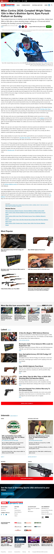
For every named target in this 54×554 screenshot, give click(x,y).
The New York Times (25, 138)
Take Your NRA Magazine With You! (6, 544)
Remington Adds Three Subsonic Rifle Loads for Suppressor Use (36, 345)
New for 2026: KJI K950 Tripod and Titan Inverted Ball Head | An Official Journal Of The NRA (12, 443)
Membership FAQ (45, 512)
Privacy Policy (3, 551)
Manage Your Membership (46, 514)
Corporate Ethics (17, 551)
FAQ (29, 551)
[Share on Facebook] (19, 26)
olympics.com (10, 150)
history (40, 440)
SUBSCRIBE (7, 493)
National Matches (37, 5)
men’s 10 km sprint (12, 206)
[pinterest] (25, 26)
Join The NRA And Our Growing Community (19, 545)
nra (30, 440)
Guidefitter (6, 440)
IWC (2, 440)
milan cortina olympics (27, 205)
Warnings (24, 551)
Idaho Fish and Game (13, 440)
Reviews (3, 461)
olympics (20, 205)
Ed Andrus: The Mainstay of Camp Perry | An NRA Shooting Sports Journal (39, 437)
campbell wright (36, 205)
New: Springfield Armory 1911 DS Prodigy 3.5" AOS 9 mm (35, 355)
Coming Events (26, 5)
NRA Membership (45, 508)
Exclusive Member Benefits (47, 510)
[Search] (51, 5)
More (9, 330)
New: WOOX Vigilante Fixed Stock (31, 366)
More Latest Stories (32, 403)
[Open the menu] (49, 5)
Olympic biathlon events (10, 184)
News (18, 5)
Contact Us (3, 508)
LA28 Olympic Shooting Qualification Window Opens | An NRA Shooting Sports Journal (6, 317)
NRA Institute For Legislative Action (34, 509)
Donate (18, 1)
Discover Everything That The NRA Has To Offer (33, 545)
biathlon (42, 118)
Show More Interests (33, 478)
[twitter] (22, 26)
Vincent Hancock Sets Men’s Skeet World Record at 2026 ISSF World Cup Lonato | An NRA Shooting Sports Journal (33, 318)
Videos (30, 461)
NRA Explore (30, 511)
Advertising (3, 510)
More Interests (13, 415)
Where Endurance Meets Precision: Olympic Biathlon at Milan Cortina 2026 (24, 211)
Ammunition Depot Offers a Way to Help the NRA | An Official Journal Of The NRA (13, 452)
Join (11, 1)
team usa (42, 205)
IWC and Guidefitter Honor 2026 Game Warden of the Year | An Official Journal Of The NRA (13, 437)
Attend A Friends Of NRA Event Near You (46, 544)
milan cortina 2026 (14, 205)
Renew (14, 1)
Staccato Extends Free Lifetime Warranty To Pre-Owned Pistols (34, 389)
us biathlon (18, 206)
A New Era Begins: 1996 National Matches (34, 333)
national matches (35, 440)
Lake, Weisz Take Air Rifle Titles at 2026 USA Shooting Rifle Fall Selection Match (35, 377)
